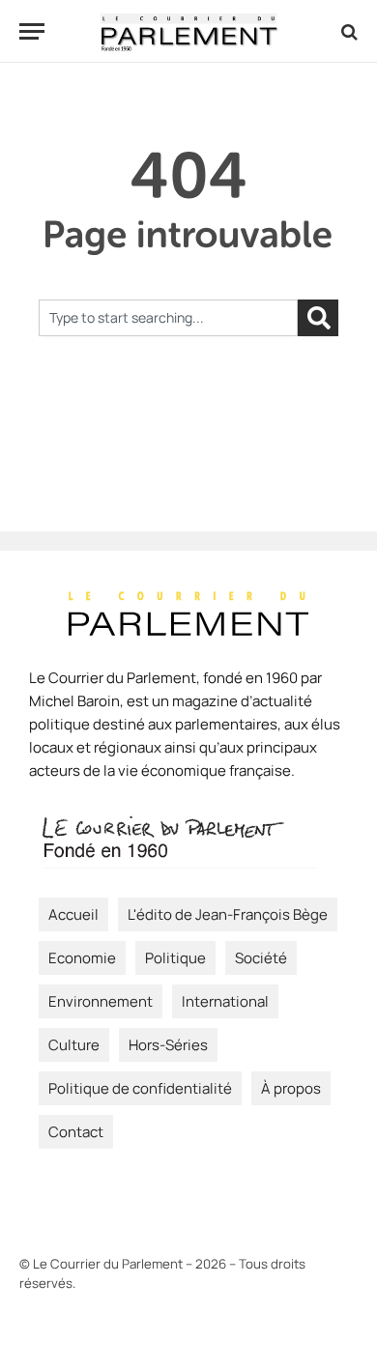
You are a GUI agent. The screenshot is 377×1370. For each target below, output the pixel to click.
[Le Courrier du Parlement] (189, 31)
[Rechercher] (318, 318)
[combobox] (168, 318)
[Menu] (31, 31)
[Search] (347, 31)
